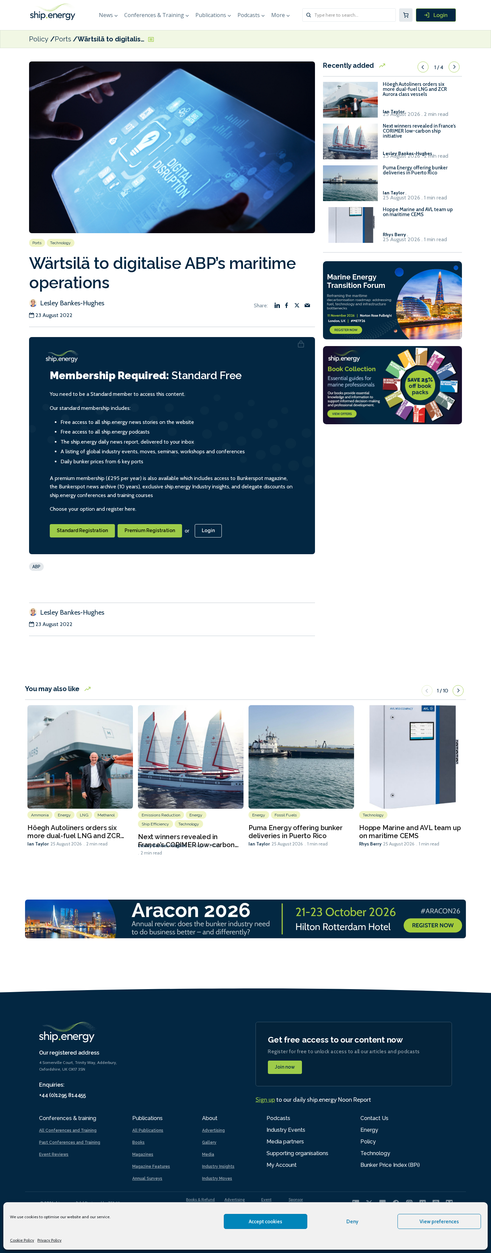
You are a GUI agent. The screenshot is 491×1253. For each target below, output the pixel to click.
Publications (210, 15)
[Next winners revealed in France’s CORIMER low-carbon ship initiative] (350, 144)
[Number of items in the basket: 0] (406, 15)
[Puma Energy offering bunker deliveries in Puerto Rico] (350, 186)
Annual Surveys (147, 1178)
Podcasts (248, 15)
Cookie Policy (22, 1240)
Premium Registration (150, 530)
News (106, 15)
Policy (38, 39)
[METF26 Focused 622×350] (392, 300)
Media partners (285, 1141)
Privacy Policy (49, 1240)
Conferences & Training (154, 15)
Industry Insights (218, 1166)
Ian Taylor (38, 844)
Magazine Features (151, 1166)
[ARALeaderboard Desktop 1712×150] (245, 918)
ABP (36, 567)
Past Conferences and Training (69, 1142)
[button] (423, 67)
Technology (60, 243)
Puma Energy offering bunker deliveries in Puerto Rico (415, 170)
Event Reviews (53, 1154)
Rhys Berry (370, 844)
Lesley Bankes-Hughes (71, 303)
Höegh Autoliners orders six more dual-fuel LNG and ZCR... (75, 832)
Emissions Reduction (161, 815)
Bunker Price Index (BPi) (390, 1165)
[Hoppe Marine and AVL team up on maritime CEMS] (350, 228)
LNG (84, 815)
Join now (285, 1067)
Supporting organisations (297, 1153)
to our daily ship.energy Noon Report (313, 1099)
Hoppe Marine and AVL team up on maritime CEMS (418, 212)
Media (208, 1154)
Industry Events (286, 1130)
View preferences (439, 1222)
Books (138, 1142)
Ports (63, 39)
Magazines (142, 1154)
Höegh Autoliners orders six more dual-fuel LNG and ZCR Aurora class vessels (415, 89)
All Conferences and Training (68, 1130)
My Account (282, 1165)
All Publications (147, 1130)
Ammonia (40, 815)
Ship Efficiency (155, 824)
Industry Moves (217, 1178)
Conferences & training (67, 1118)
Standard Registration (82, 530)
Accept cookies (265, 1222)
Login (208, 530)
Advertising (213, 1130)
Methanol (106, 815)
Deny (352, 1222)
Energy (64, 815)
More (278, 15)
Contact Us (374, 1118)
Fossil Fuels (286, 815)
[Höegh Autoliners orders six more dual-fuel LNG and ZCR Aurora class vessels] (350, 103)
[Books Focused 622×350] (392, 384)
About (209, 1118)
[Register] (436, 15)
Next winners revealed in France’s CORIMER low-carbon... (188, 841)
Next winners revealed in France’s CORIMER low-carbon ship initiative (419, 131)
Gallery (209, 1142)
